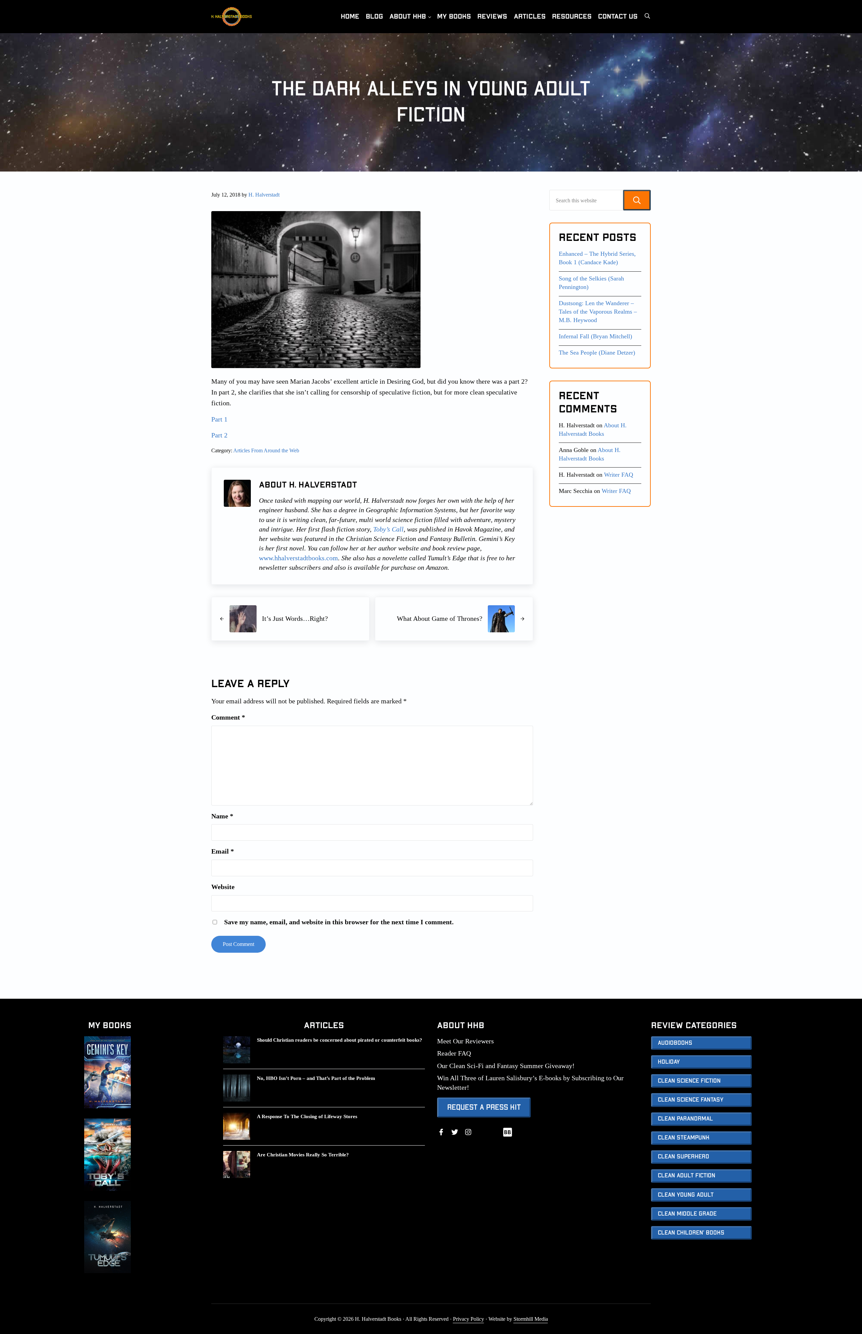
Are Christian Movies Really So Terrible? (303, 1154)
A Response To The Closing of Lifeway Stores (307, 1116)
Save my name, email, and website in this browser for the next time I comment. (339, 922)
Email (222, 851)
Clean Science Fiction (689, 1081)
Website (223, 886)
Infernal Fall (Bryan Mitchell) (595, 336)
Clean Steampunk (684, 1138)
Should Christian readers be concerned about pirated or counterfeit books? (339, 1040)
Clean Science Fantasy (690, 1100)
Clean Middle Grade (687, 1214)
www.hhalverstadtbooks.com (298, 558)
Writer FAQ (618, 474)
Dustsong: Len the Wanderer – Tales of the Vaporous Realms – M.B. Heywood (598, 311)
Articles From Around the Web (266, 450)
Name (222, 816)
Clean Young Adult (686, 1195)
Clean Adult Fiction (686, 1176)
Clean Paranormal (685, 1119)
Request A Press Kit (484, 1107)
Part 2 (219, 435)
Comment (228, 717)
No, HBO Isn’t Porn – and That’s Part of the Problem (316, 1078)
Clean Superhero (683, 1157)
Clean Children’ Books (691, 1233)
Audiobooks (675, 1043)
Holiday (669, 1062)
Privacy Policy (468, 1319)
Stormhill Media (530, 1319)
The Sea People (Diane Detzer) (597, 352)
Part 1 (219, 419)
